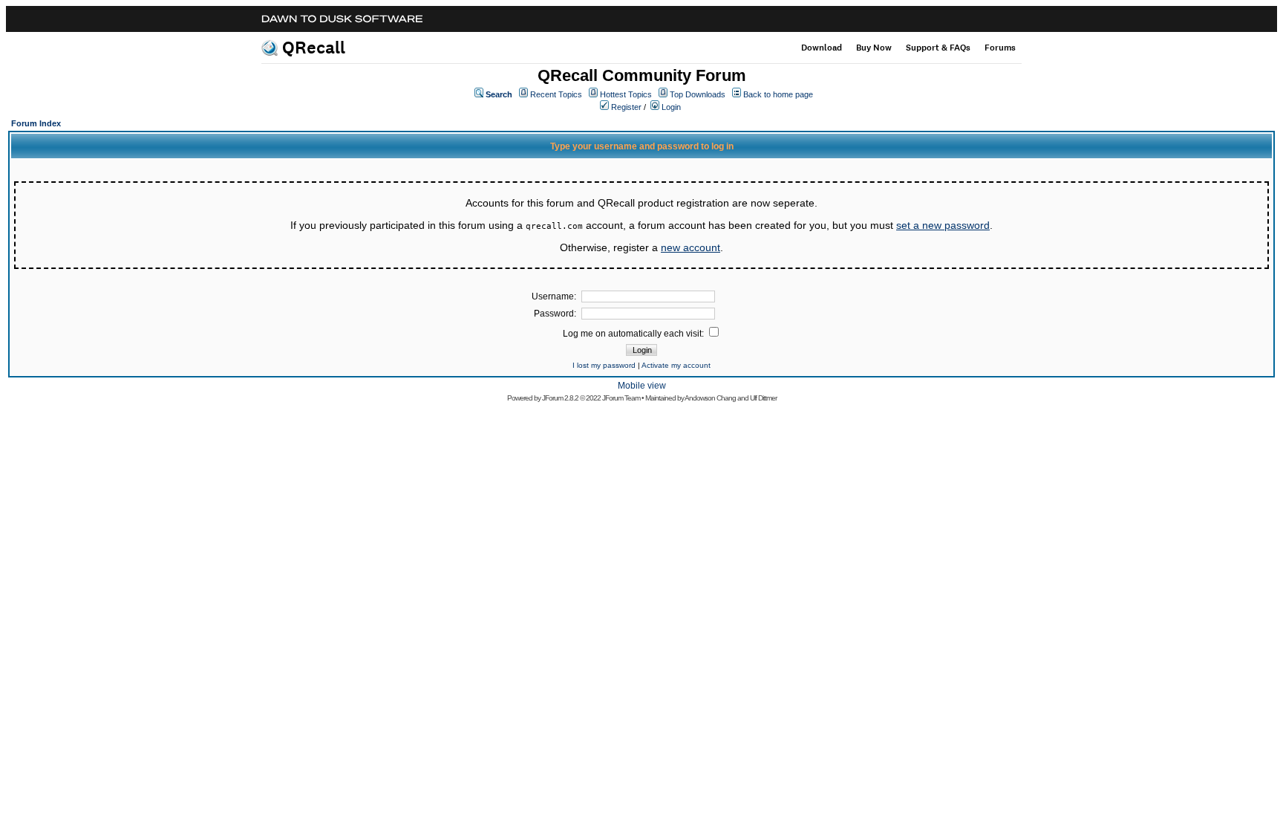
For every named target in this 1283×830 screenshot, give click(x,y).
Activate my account (676, 365)
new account (690, 247)
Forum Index (36, 123)
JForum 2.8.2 (560, 398)
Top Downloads (697, 94)
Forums (1000, 48)
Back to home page (778, 94)
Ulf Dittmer (763, 398)
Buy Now (874, 48)
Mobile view (642, 385)
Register (626, 107)
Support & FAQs (938, 48)
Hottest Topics (626, 94)
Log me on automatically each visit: (634, 333)
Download (821, 48)
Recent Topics (556, 94)
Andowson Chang (710, 398)
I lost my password (604, 365)
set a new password (943, 225)
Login (671, 107)
